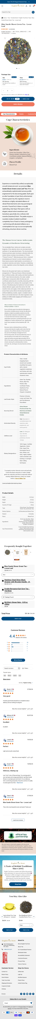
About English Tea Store (24, 943)
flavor (9, 675)
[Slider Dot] (16, 68)
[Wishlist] (30, 6)
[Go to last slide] (2, 916)
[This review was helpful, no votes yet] (28, 709)
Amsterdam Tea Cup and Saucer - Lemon (9, 916)
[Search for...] (33, 12)
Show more (6, 679)
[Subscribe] (31, 1003)
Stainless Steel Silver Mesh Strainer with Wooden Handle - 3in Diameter (17, 581)
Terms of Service (22, 964)
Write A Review (18, 660)
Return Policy (5, 974)
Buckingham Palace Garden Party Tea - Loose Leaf (25, 916)
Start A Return (5, 977)
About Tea (20, 946)
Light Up (20, 974)
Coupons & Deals (6, 986)
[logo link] (9, 940)
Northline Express (22, 977)
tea (5, 675)
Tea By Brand (14, 17)
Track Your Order (6, 980)
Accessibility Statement (24, 955)
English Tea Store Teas (25, 17)
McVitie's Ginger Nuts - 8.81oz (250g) (16, 603)
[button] (2, 6)
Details (21, 114)
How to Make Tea (20, 478)
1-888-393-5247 (8, 949)
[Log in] (26, 6)
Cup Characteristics (9, 114)
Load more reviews (18, 820)
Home (5, 17)
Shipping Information (7, 983)
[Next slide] (33, 916)
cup (20, 675)
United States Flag (22, 983)
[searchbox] (10, 668)
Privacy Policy (21, 961)
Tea (9, 17)
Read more (20, 782)
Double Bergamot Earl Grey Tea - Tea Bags (17, 590)
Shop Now (18, 884)
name (14, 675)
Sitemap (4, 989)
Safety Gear (21, 971)
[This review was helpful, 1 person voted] (28, 789)
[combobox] (26, 682)
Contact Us (4, 971)
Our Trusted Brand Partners (24, 949)
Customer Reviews (22, 958)
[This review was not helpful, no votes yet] (31, 709)
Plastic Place (21, 980)
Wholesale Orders (22, 952)
